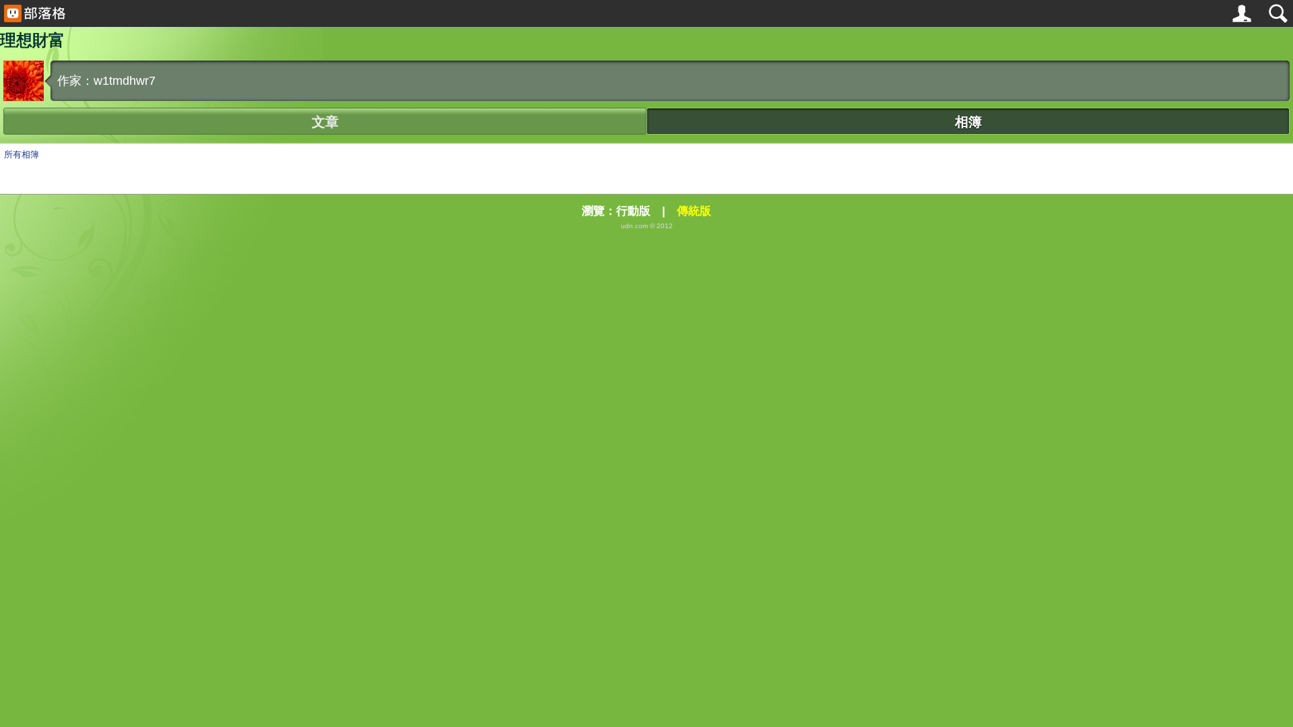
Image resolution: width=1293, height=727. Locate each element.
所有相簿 (21, 154)
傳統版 (694, 211)
